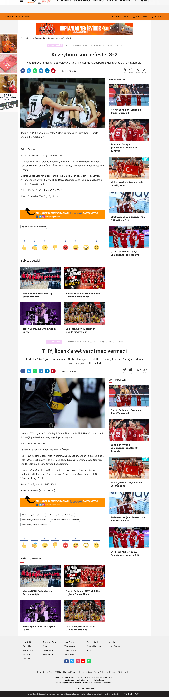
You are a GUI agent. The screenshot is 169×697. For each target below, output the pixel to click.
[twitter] (29, 70)
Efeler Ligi (26, 646)
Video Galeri (121, 16)
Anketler (112, 642)
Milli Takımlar (28, 650)
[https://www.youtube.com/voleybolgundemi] (83, 661)
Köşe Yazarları (70, 650)
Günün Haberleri (93, 646)
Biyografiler (69, 654)
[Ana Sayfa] (21, 38)
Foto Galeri (141, 16)
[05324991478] (89, 661)
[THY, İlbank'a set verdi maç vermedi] (62, 403)
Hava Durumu (115, 646)
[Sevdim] (45, 243)
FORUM (58, 672)
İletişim (89, 672)
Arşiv (88, 650)
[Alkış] (34, 243)
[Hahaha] (76, 243)
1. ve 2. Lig (27, 642)
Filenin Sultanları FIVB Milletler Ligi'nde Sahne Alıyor (83, 295)
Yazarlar (158, 16)
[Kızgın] (65, 243)
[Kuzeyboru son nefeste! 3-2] (62, 103)
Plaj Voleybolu (49, 650)
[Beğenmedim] (55, 243)
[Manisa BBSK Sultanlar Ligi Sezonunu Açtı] (40, 278)
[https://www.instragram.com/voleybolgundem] (78, 661)
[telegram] (41, 70)
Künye (81, 672)
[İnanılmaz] (86, 243)
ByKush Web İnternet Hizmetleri (77, 682)
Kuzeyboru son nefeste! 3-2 (59, 38)
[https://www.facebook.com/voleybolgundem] (66, 661)
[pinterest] (53, 70)
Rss (39, 672)
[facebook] (22, 70)
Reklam (112, 672)
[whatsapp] (35, 70)
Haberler (28, 38)
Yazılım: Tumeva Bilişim (83, 689)
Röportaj (26, 654)
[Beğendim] (24, 243)
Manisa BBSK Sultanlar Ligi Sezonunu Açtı (38, 295)
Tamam (137, 694)
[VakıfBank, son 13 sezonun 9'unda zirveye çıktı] (84, 313)
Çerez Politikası (101, 672)
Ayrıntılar (128, 694)
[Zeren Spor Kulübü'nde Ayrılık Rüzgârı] (40, 313)
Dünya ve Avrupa (50, 642)
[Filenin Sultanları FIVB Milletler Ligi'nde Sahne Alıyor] (84, 278)
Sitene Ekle (48, 672)
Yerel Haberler (92, 642)
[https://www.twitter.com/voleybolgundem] (72, 661)
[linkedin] (47, 70)
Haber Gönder (69, 672)
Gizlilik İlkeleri (124, 672)
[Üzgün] (96, 243)
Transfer (26, 658)
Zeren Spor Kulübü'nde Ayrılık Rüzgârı (39, 330)
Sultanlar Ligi (40, 38)
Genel (45, 646)
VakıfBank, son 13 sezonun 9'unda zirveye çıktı (80, 330)
